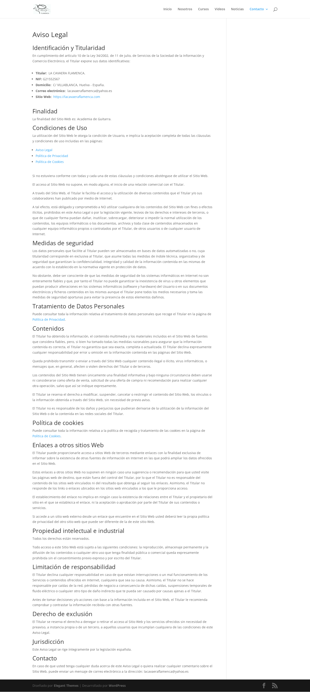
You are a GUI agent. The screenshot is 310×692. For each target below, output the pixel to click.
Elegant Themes (66, 685)
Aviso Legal (44, 150)
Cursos (203, 9)
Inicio (167, 9)
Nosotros (185, 9)
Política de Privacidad (52, 156)
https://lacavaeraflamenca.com (76, 97)
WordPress (117, 685)
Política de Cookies (50, 162)
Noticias (237, 9)
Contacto (257, 9)
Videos (220, 9)
